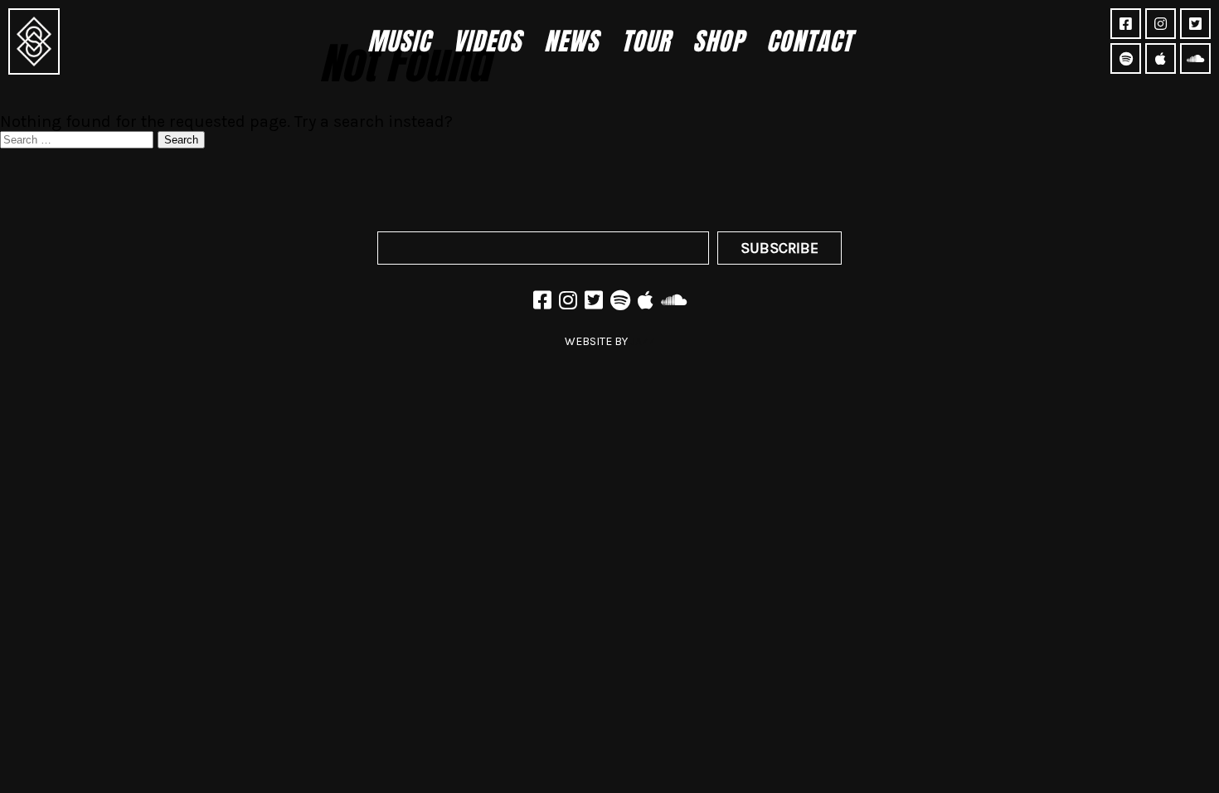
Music (398, 41)
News (571, 41)
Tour (645, 41)
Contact (809, 41)
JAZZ (642, 341)
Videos (487, 41)
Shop (718, 41)
